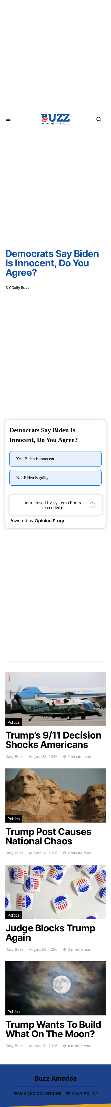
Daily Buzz (21, 287)
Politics (14, 722)
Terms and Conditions (37, 1093)
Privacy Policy (82, 1093)
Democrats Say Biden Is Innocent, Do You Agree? (52, 263)
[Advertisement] (55, 55)
